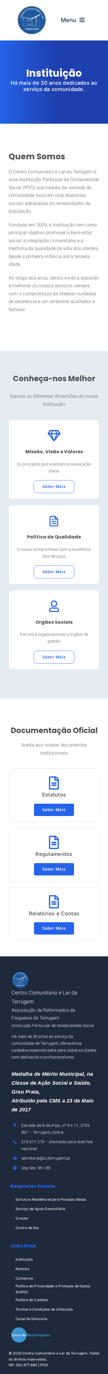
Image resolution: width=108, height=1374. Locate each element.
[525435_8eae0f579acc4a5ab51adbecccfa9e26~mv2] (31, 8)
